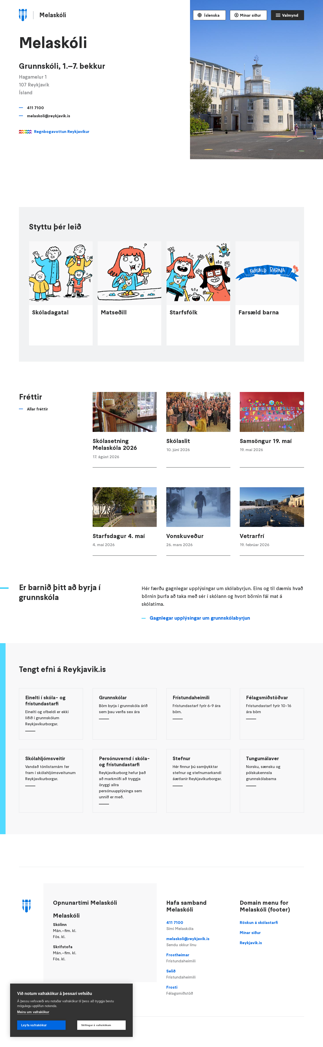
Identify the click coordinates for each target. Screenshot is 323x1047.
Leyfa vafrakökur (34, 1025)
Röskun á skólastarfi (259, 922)
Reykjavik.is (251, 942)
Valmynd (290, 15)
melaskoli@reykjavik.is (48, 115)
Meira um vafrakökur (33, 1012)
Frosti (179, 990)
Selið (181, 974)
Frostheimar (181, 957)
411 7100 (35, 107)
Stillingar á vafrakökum (96, 1025)
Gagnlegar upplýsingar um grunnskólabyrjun (200, 618)
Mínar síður (250, 15)
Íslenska (211, 15)
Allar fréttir (37, 408)
